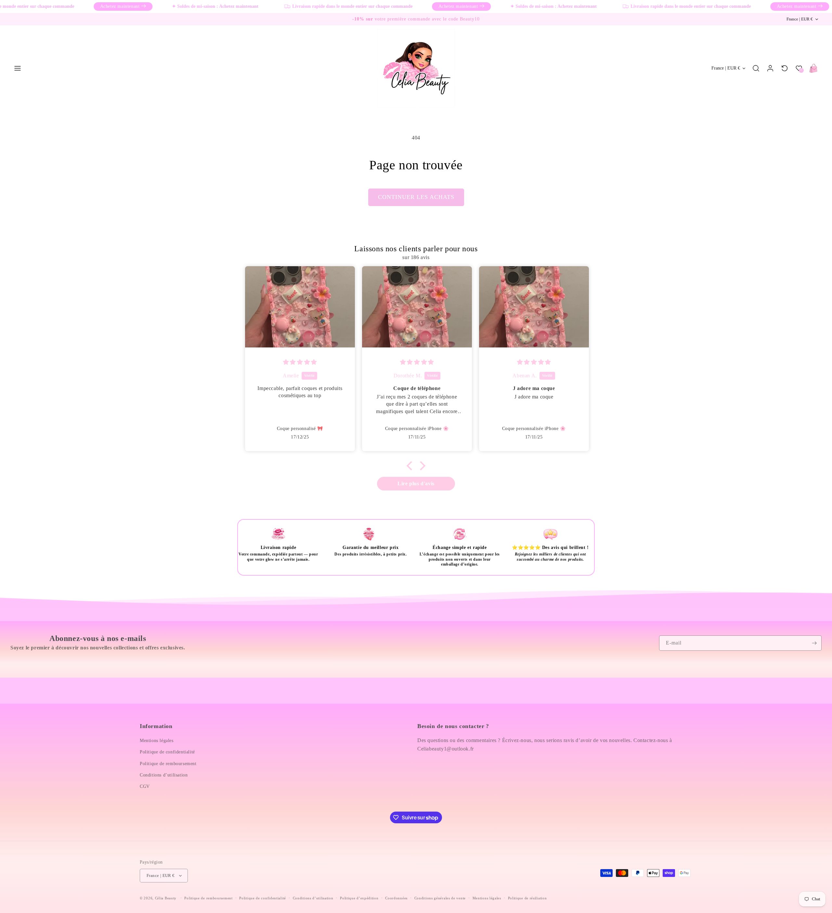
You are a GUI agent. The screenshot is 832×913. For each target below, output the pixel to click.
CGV (145, 786)
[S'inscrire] (814, 643)
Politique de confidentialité (167, 752)
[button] (17, 68)
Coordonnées (396, 898)
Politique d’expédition (359, 898)
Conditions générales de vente (440, 898)
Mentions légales (157, 740)
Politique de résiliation (527, 898)
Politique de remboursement (168, 763)
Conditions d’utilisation (164, 775)
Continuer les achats (416, 197)
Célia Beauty (165, 898)
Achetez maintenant (101, 6)
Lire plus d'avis (416, 483)
